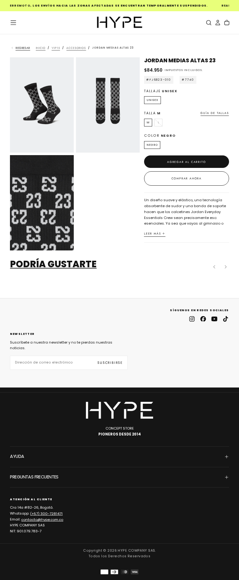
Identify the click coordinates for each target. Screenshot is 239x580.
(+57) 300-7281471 (46, 513)
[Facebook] (203, 319)
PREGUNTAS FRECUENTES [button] (34, 477)
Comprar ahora (186, 178)
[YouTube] (214, 319)
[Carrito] (226, 22)
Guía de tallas (214, 113)
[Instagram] (192, 319)
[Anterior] (214, 267)
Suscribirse (110, 362)
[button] (13, 22)
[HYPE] (119, 410)
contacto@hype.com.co (42, 519)
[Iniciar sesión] (217, 22)
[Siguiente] (225, 267)
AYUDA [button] (17, 456)
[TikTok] (225, 319)
